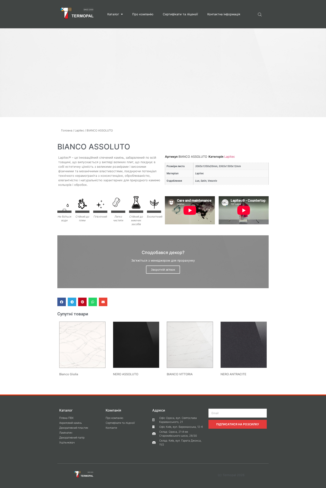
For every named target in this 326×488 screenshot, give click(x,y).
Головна (66, 130)
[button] (61, 302)
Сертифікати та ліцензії (180, 14)
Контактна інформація (223, 14)
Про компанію (142, 14)
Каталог (113, 14)
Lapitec (79, 130)
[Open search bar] (260, 14)
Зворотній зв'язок (163, 269)
